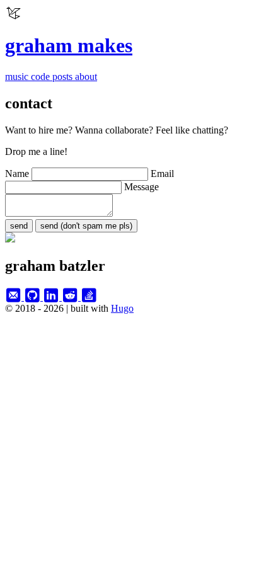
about (86, 76)
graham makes (68, 45)
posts (63, 76)
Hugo (122, 308)
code (41, 76)
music (18, 76)
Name (18, 173)
